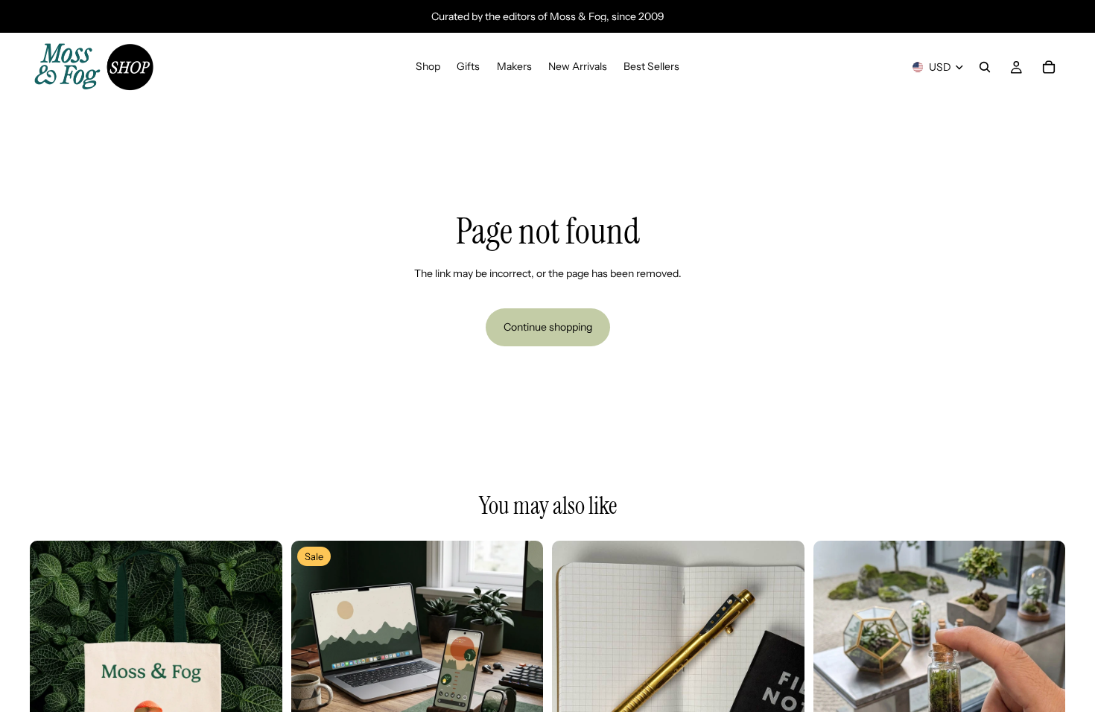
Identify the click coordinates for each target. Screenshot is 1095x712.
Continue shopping (548, 327)
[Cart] (1048, 67)
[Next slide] (260, 666)
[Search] (984, 67)
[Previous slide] (52, 666)
